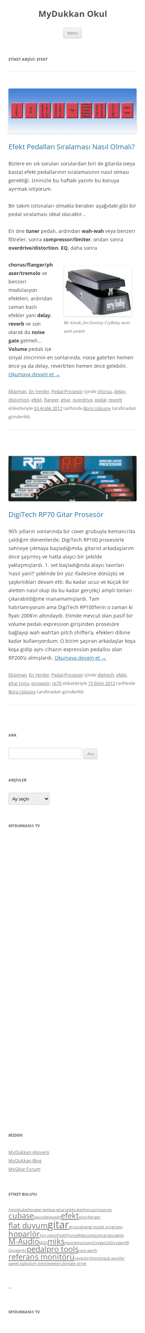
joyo (88, 1235)
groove (75, 1226)
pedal (100, 400)
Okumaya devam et (34, 374)
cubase (21, 1215)
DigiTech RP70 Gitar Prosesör (55, 514)
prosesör (40, 683)
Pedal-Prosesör (67, 391)
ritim (91, 1258)
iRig (80, 1235)
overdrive (82, 400)
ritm (99, 1258)
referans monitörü (41, 1257)
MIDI (43, 1242)
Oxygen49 (120, 1242)
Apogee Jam (38, 1209)
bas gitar (57, 1209)
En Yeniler (39, 391)
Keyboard (101, 1235)
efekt (36, 400)
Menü (72, 32)
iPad (60, 1235)
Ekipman (17, 391)
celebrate (73, 1209)
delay (119, 391)
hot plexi (48, 1235)
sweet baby (18, 1263)
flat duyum (28, 1225)
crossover (103, 1209)
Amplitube (17, 1209)
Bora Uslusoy (97, 408)
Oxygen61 (17, 1250)
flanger (51, 400)
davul (39, 1217)
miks (56, 1241)
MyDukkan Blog (25, 1160)
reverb (115, 400)
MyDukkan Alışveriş (28, 1152)
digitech (105, 675)
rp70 (57, 683)
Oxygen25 (101, 1242)
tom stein (37, 1263)
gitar (65, 400)
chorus (104, 391)
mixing (70, 1242)
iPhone (70, 1235)
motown (84, 1242)
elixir (83, 1217)
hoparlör (24, 1234)
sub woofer (114, 1258)
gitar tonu (18, 683)
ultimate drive (73, 1263)
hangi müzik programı (102, 1226)
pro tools (62, 1249)
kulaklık (117, 1235)
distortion (18, 400)
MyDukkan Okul (72, 13)
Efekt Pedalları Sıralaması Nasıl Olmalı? (71, 146)
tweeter (53, 1263)
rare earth (87, 1250)
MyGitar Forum (24, 1169)
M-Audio (23, 1241)
